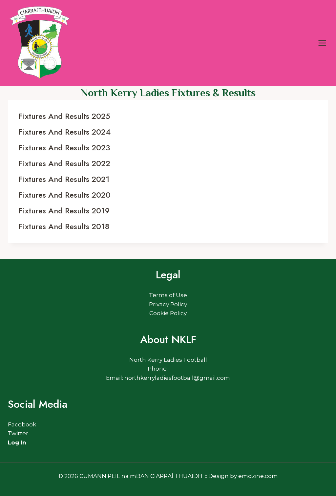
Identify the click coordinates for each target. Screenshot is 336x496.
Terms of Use (168, 295)
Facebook (22, 424)
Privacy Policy (168, 304)
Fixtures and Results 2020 (64, 195)
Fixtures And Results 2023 (64, 147)
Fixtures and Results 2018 (63, 226)
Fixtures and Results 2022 (64, 163)
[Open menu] (322, 42)
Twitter (18, 433)
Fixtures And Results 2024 (64, 132)
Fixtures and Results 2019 (64, 210)
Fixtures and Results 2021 (64, 179)
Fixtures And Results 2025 (64, 116)
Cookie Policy (168, 313)
